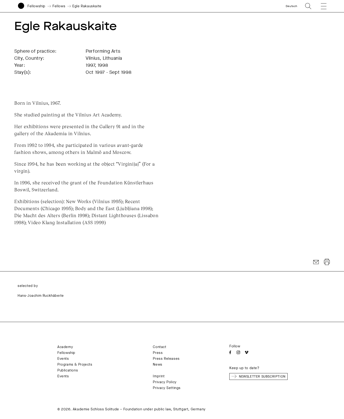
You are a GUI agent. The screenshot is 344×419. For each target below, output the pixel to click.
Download (326, 262)
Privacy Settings (167, 388)
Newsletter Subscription (262, 376)
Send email (316, 262)
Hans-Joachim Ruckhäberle (41, 295)
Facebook (230, 352)
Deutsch (291, 6)
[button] (320, 6)
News (157, 364)
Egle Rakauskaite (87, 6)
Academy (65, 347)
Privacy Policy (164, 382)
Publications (67, 370)
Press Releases (166, 358)
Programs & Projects (74, 364)
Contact (159, 347)
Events (63, 358)
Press (158, 352)
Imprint (159, 376)
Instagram (238, 352)
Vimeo (246, 352)
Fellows (58, 6)
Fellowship (36, 6)
